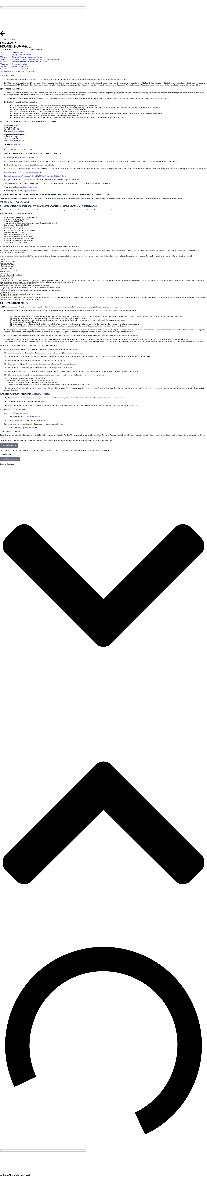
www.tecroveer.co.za (18, 144)
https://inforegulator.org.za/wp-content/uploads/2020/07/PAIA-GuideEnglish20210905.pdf (35, 176)
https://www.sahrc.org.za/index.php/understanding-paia (23, 172)
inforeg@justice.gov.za (29, 191)
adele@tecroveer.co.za (16, 140)
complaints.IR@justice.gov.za (27, 187)
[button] (103, 585)
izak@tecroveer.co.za (16, 131)
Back (2, 39)
